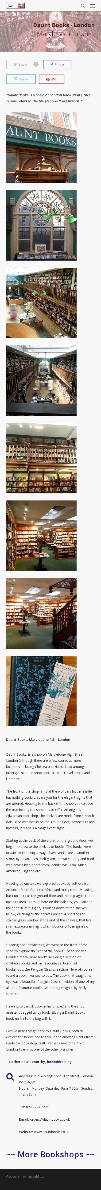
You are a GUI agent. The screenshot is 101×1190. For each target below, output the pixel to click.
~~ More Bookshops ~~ (50, 1154)
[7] (51, 614)
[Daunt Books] (51, 226)
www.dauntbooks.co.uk (51, 1132)
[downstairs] (51, 537)
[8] (51, 381)
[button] (92, 5)
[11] (51, 692)
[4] (51, 459)
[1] (51, 149)
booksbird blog (59, 1061)
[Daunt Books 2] (51, 304)
